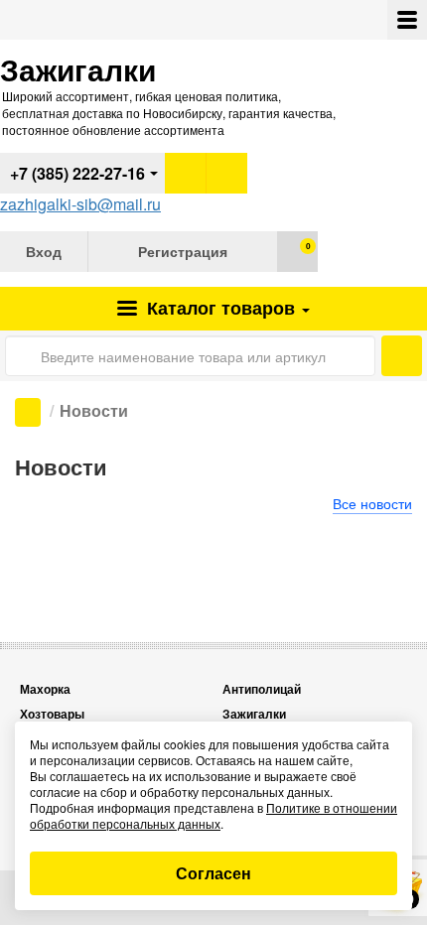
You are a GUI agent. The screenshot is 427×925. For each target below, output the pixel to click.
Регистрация (182, 251)
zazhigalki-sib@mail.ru (80, 204)
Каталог (218, 308)
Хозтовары (52, 714)
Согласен (213, 872)
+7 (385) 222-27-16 (77, 173)
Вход (44, 251)
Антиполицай (261, 689)
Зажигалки (254, 714)
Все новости (372, 503)
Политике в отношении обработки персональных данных (213, 815)
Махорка (45, 689)
